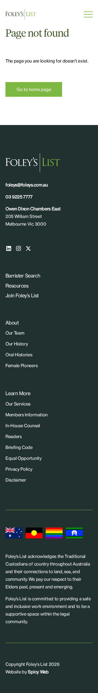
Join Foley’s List (22, 295)
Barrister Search (22, 276)
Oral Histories (18, 354)
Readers (13, 436)
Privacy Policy (18, 469)
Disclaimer (15, 480)
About (12, 323)
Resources (16, 286)
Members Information (26, 414)
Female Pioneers (21, 365)
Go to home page (34, 89)
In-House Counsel (22, 425)
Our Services (17, 404)
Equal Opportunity (23, 458)
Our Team (14, 333)
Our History (16, 344)
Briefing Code (19, 447)
